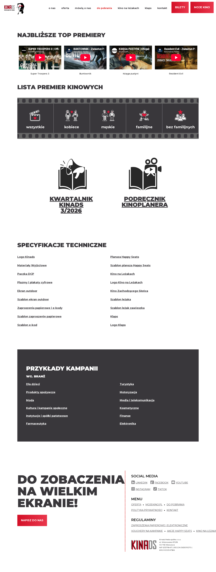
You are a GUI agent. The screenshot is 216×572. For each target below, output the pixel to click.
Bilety (180, 7)
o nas (52, 8)
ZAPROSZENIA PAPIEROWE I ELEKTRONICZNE (159, 525)
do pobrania (104, 8)
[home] (13, 9)
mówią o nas (83, 8)
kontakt (162, 8)
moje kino (202, 7)
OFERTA (136, 504)
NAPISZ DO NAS (32, 520)
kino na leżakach (128, 8)
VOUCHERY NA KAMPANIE (147, 531)
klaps (148, 8)
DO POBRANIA (175, 504)
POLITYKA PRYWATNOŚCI (146, 510)
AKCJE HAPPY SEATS (179, 531)
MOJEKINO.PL (153, 504)
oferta (65, 8)
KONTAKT (172, 510)
